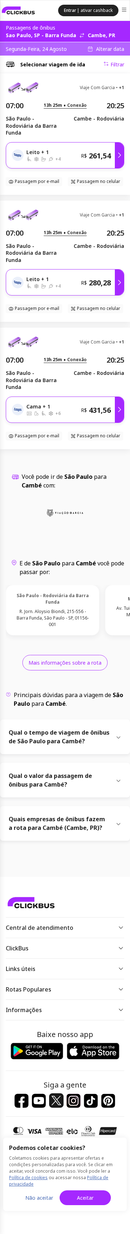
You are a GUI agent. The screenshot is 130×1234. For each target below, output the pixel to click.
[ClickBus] (18, 10)
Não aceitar (39, 1197)
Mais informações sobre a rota (65, 662)
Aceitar (85, 1197)
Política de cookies (28, 1177)
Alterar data (110, 49)
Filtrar (117, 64)
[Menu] (124, 10)
